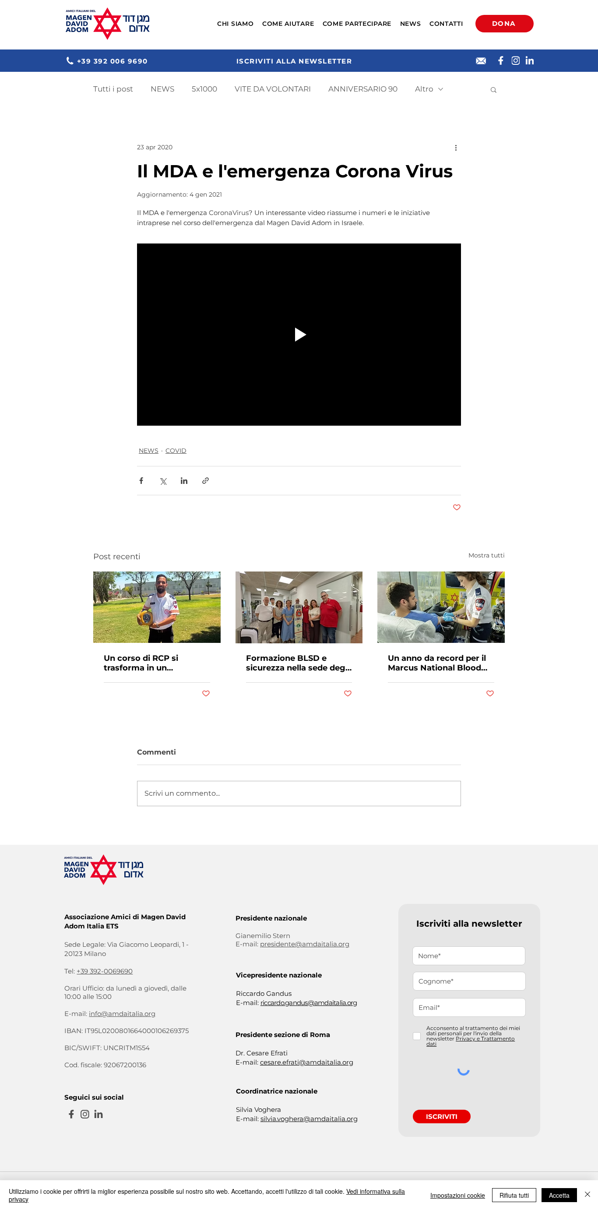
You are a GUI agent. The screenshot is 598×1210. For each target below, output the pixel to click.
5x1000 (204, 89)
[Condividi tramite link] (205, 480)
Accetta (559, 1195)
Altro (424, 89)
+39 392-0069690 (105, 971)
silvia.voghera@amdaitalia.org (309, 1119)
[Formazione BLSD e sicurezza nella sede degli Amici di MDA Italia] (299, 607)
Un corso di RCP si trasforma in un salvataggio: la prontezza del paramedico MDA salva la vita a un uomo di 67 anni (155, 663)
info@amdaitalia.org (122, 1013)
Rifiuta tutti (514, 1195)
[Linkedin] (530, 60)
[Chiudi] (587, 1195)
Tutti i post (113, 89)
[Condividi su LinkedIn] (184, 480)
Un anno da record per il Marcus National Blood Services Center (437, 663)
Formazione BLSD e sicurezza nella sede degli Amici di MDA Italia (298, 663)
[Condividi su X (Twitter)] (162, 480)
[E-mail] (481, 61)
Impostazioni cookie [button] (457, 1195)
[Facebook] (501, 60)
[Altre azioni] (455, 147)
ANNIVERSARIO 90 (362, 89)
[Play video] (299, 334)
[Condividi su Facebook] (141, 480)
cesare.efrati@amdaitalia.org (306, 1062)
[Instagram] (516, 60)
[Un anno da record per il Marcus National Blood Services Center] (441, 607)
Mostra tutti (486, 555)
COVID (175, 451)
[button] (235, 23)
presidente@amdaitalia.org (304, 944)
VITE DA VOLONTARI (273, 89)
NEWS (162, 89)
